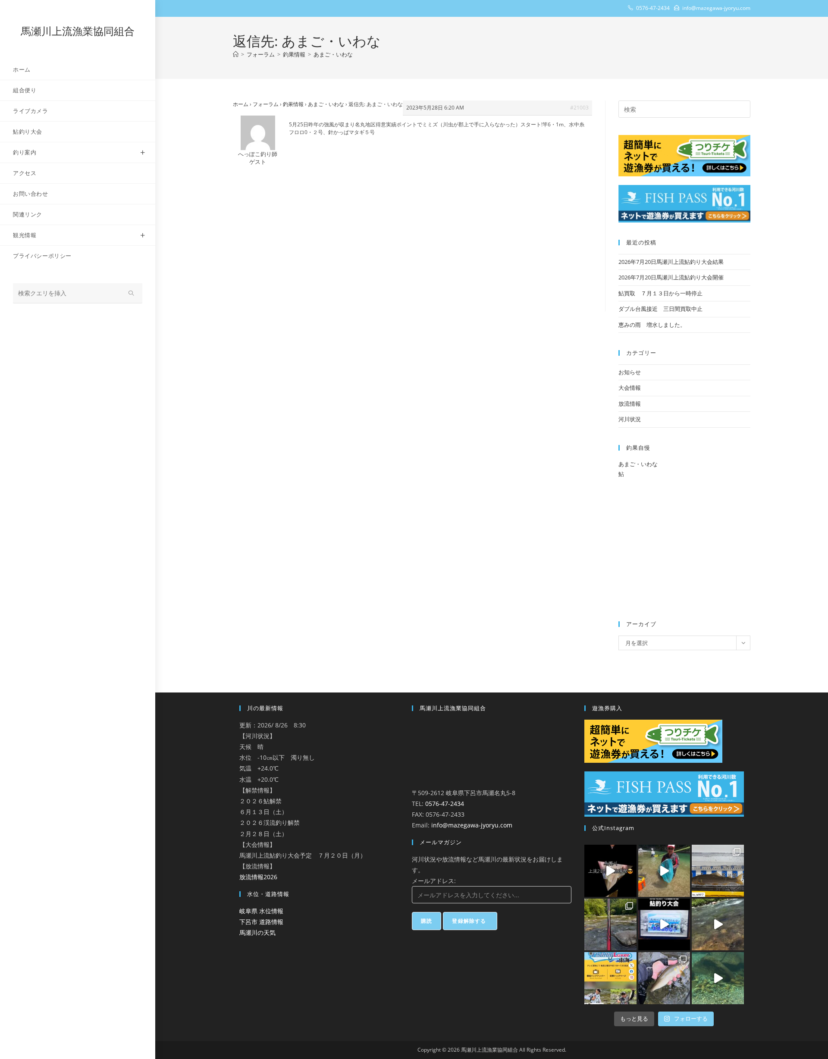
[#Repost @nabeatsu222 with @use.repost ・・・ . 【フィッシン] (610, 978)
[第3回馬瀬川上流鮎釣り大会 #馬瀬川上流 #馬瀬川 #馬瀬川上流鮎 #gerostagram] (664, 925)
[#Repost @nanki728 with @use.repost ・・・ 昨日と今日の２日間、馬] (664, 871)
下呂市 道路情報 (261, 922)
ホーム (240, 104)
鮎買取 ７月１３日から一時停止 (660, 293)
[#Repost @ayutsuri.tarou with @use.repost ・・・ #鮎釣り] (718, 925)
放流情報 (629, 403)
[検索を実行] (131, 293)
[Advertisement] (412, 247)
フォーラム (266, 104)
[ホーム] (235, 54)
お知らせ (629, 372)
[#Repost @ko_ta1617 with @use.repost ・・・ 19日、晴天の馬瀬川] (718, 871)
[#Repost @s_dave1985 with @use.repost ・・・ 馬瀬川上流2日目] (610, 871)
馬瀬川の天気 (257, 932)
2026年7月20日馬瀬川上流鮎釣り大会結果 (671, 262)
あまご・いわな (333, 54)
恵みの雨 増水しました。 (652, 325)
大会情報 (629, 388)
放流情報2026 (258, 877)
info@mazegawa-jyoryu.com (471, 825)
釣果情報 (293, 104)
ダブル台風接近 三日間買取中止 (660, 309)
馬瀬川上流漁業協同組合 (78, 31)
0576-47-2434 (444, 803)
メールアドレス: (434, 881)
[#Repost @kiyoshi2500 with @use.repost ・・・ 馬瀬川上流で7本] (610, 925)
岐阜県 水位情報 (261, 911)
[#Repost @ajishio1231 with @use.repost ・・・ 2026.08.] (664, 978)
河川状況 (629, 419)
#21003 (579, 107)
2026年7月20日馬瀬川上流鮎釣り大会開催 (671, 277)
